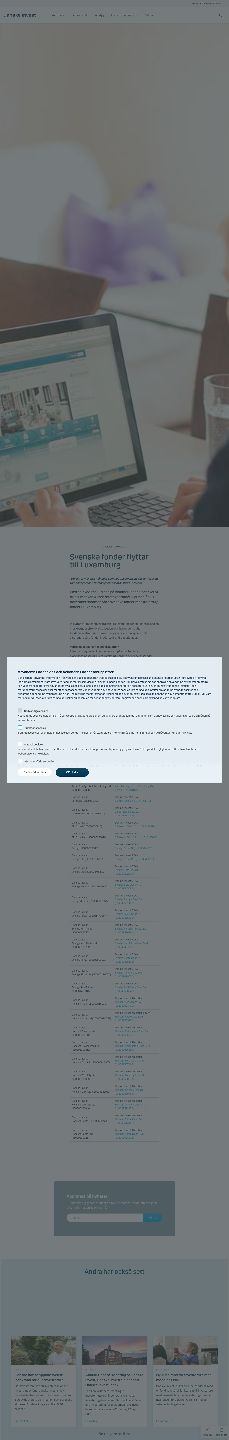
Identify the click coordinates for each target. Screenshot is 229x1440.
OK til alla (72, 772)
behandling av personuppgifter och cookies (120, 698)
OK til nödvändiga (35, 772)
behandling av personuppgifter (173, 694)
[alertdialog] (114, 720)
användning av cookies (136, 694)
